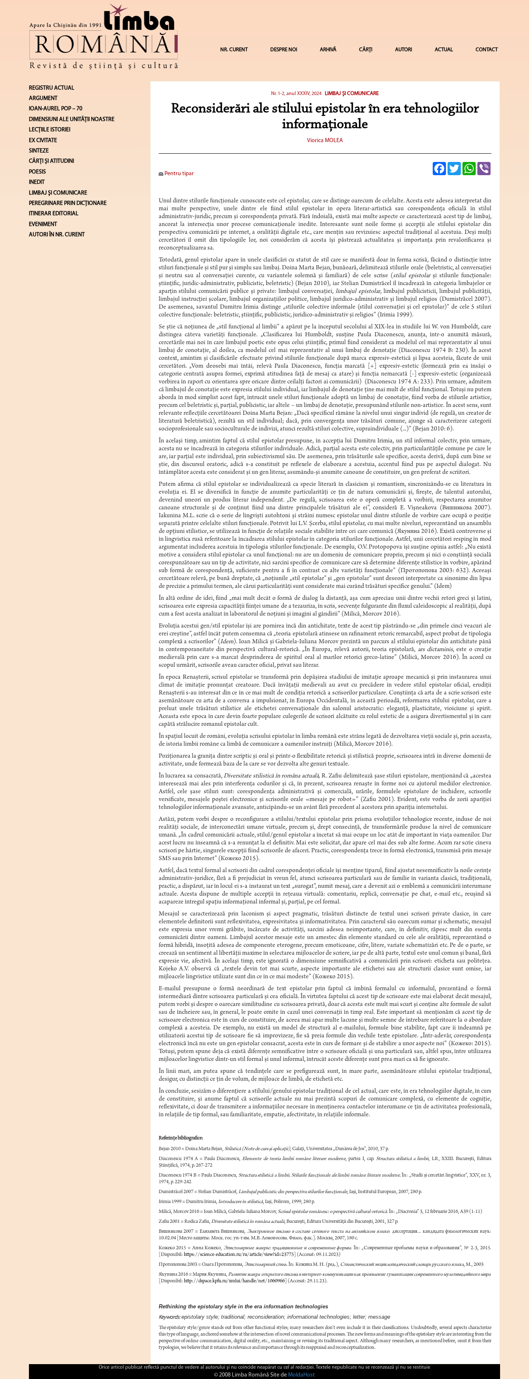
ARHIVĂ (328, 49)
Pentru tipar (178, 174)
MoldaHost (301, 1375)
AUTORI (403, 49)
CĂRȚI (365, 49)
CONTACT (487, 49)
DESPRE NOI (283, 49)
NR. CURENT (234, 49)
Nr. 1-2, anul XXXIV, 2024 (296, 93)
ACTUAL (444, 49)
